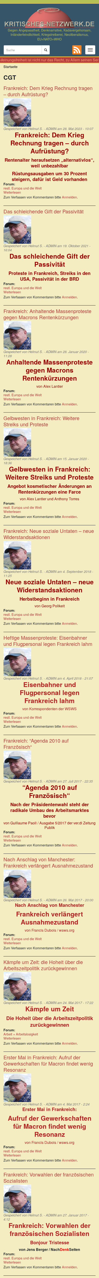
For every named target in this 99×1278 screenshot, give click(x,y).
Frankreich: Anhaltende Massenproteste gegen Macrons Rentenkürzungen (47, 314)
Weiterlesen (12, 192)
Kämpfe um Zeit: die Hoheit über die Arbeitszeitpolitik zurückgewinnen (43, 965)
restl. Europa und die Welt (22, 188)
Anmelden (69, 197)
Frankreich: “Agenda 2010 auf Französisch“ (36, 743)
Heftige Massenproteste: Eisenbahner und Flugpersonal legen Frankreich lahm (47, 640)
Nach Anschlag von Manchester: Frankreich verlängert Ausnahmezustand (48, 862)
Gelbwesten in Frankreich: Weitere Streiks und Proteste (41, 421)
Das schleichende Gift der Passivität (43, 211)
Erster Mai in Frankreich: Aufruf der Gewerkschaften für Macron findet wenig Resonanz (48, 1063)
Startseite (10, 66)
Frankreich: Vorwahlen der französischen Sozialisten (48, 1177)
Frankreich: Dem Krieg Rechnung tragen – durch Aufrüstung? (48, 91)
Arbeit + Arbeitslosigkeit (20, 1034)
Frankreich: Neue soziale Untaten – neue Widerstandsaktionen (48, 533)
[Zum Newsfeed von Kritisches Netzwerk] (77, 49)
